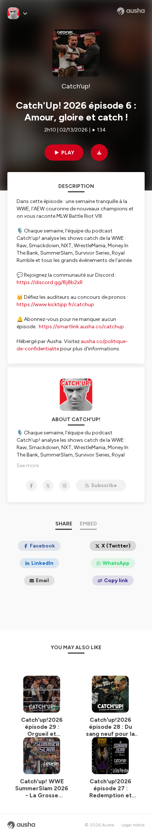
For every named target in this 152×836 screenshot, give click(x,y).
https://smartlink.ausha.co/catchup (81, 326)
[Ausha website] (131, 11)
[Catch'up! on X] (47, 485)
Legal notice (133, 825)
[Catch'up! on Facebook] (31, 485)
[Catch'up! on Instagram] (64, 485)
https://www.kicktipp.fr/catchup (55, 304)
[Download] (99, 152)
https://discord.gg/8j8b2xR (50, 282)
